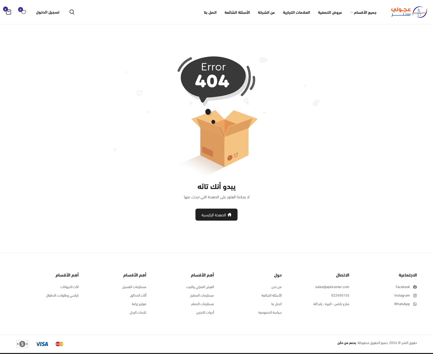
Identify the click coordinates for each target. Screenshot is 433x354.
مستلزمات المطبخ (202, 295)
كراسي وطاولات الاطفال (62, 295)
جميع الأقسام (365, 12)
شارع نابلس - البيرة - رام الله (331, 303)
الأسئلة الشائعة (237, 12)
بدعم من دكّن (347, 342)
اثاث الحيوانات (69, 286)
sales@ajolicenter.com (332, 286)
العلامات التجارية (296, 12)
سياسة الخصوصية (270, 312)
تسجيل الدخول (47, 12)
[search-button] (71, 12)
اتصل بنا (210, 12)
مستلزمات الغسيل (134, 286)
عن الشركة (266, 12)
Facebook (403, 286)
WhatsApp (402, 303)
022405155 (340, 295)
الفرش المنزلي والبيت (200, 286)
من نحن (276, 286)
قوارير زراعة (139, 303)
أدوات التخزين (205, 312)
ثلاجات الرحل (138, 312)
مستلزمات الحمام (202, 303)
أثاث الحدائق (138, 295)
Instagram (402, 295)
